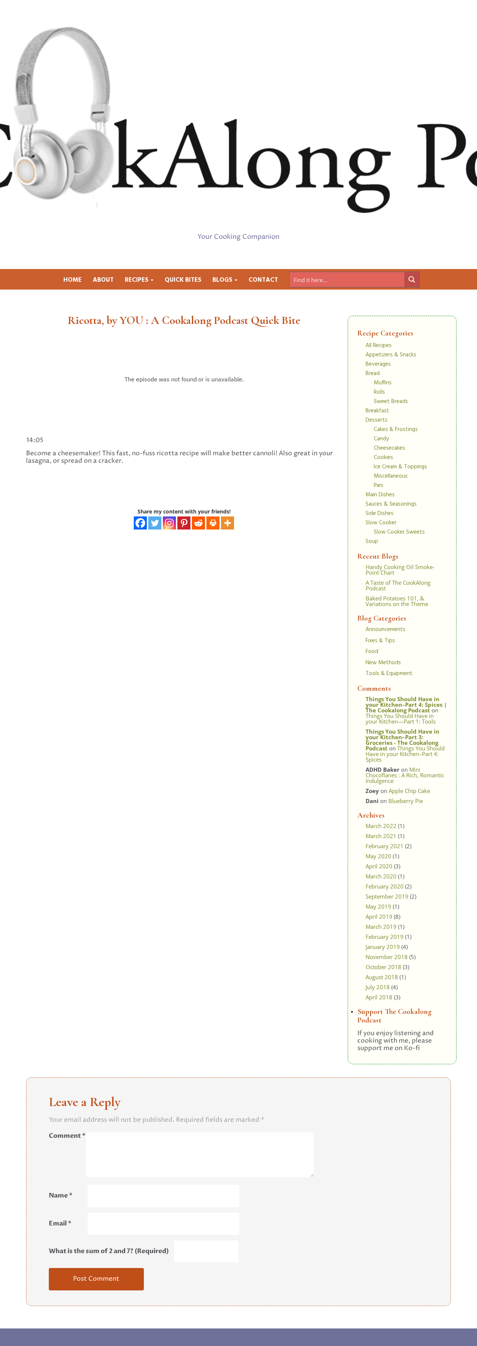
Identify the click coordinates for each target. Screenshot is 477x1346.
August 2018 (382, 977)
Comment (67, 1136)
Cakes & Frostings (396, 429)
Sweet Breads (391, 401)
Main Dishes (380, 494)
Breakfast (377, 410)
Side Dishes (380, 513)
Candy (381, 438)
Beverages (378, 364)
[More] (227, 523)
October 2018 (383, 967)
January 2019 (383, 946)
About (103, 280)
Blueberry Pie (405, 801)
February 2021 (385, 846)
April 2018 (379, 997)
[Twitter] (154, 523)
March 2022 (381, 826)
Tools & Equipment (389, 673)
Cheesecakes (389, 448)
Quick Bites (183, 280)
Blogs (223, 280)
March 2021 (381, 836)
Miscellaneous (391, 476)
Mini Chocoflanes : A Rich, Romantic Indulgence (405, 775)
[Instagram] (169, 523)
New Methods (383, 662)
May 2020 (378, 856)
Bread (373, 373)
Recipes (137, 280)
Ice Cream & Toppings (400, 466)
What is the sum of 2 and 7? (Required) (109, 1251)
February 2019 (385, 936)
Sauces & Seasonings (391, 504)
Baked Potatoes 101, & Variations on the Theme (397, 601)
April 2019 (379, 916)
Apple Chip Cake (409, 790)
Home (72, 280)
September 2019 (387, 896)
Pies (378, 485)
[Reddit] (198, 523)
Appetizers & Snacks (391, 354)
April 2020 (379, 866)
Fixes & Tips (380, 640)
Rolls (379, 392)
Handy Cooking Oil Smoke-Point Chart (400, 569)
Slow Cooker (381, 522)
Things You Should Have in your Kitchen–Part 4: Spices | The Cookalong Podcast (406, 704)
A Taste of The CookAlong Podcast (398, 585)
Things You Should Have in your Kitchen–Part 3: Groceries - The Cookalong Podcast (402, 740)
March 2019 (381, 926)
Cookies (383, 457)
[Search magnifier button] (411, 279)
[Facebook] (140, 523)
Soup (372, 541)
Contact (263, 280)
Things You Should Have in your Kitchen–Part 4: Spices (405, 753)
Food (372, 651)
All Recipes (379, 345)
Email (60, 1223)
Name (61, 1195)
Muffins (383, 382)
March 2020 (381, 876)
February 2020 (385, 886)
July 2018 (378, 987)
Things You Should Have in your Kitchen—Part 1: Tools (401, 718)
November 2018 (387, 957)
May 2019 (378, 906)
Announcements (385, 629)
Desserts (377, 420)
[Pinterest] (183, 523)
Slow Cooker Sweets (399, 532)
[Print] (212, 523)
